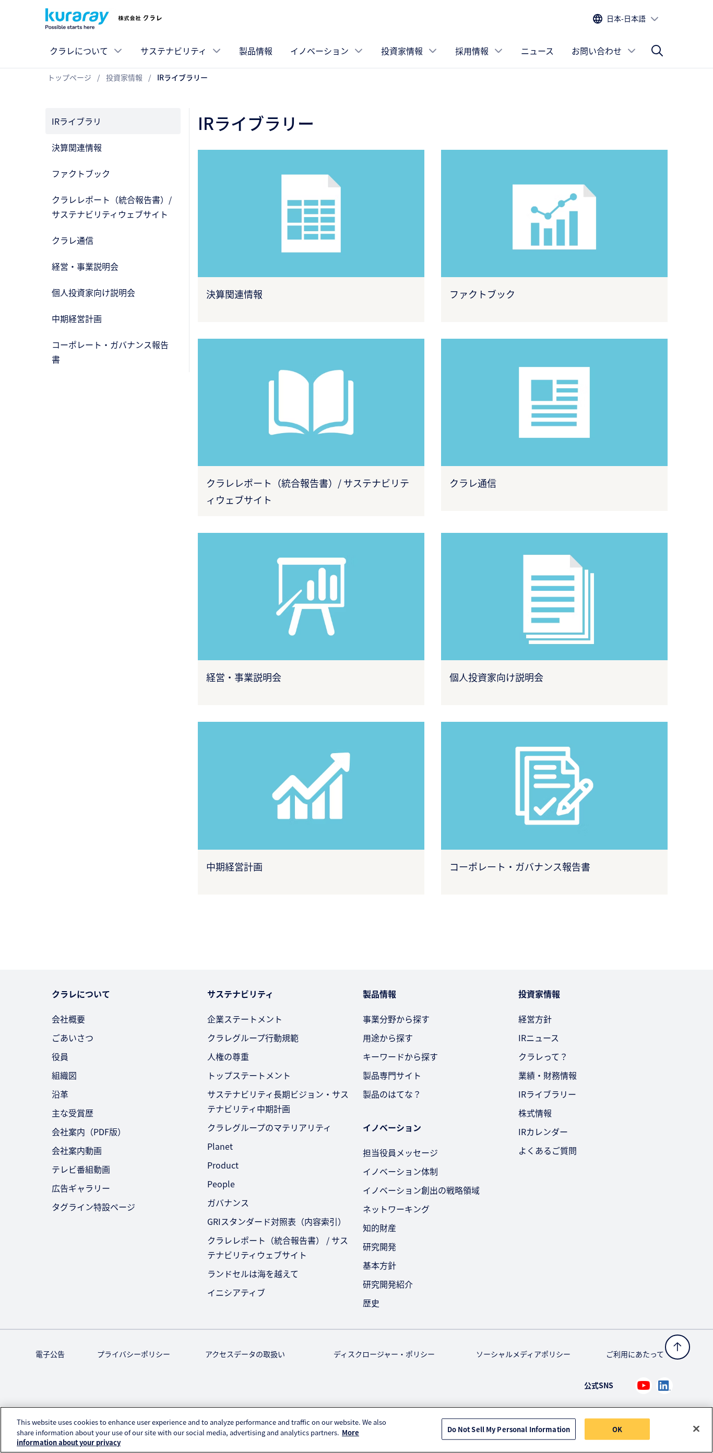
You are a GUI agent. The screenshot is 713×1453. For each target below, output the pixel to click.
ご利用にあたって (635, 1354)
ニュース (537, 50)
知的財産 (379, 1227)
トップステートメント (249, 1075)
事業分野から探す (396, 1019)
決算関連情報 (77, 147)
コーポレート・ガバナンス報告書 (110, 351)
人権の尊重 (228, 1056)
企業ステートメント (244, 1019)
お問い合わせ (597, 50)
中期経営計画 (77, 318)
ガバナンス (228, 1202)
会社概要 (68, 1019)
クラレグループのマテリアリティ (269, 1127)
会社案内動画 (77, 1150)
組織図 (64, 1075)
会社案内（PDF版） (89, 1131)
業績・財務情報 (547, 1075)
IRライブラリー (547, 1094)
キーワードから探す (400, 1056)
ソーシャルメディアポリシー (523, 1354)
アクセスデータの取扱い (245, 1354)
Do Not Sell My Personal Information (509, 1429)
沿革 (60, 1094)
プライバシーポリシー (133, 1354)
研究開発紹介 (388, 1284)
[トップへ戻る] (677, 1347)
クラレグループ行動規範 (253, 1037)
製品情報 (255, 50)
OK (617, 1429)
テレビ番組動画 (81, 1169)
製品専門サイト (392, 1075)
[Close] (696, 1428)
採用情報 (472, 50)
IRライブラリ (76, 121)
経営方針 (535, 1019)
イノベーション (319, 50)
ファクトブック (81, 173)
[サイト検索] (657, 50)
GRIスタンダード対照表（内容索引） (276, 1221)
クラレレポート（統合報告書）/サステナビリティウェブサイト (112, 206)
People (221, 1183)
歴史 (371, 1302)
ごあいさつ (72, 1037)
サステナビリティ (173, 50)
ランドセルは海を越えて (253, 1273)
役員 (60, 1056)
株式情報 (535, 1112)
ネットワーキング (396, 1208)
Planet (220, 1146)
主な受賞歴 (72, 1112)
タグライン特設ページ (93, 1206)
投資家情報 (402, 50)
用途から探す (388, 1037)
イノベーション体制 (400, 1171)
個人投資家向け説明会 (93, 292)
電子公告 (50, 1354)
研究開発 (379, 1246)
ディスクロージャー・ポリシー (384, 1354)
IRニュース (538, 1037)
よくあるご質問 (547, 1150)
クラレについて (79, 50)
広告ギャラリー (81, 1188)
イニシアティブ (236, 1292)
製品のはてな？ (392, 1094)
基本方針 (379, 1265)
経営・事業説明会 (85, 266)
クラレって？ (543, 1056)
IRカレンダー (543, 1131)
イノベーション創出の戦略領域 (421, 1190)
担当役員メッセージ (400, 1152)
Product (223, 1165)
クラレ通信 (72, 240)
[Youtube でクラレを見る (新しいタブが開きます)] (643, 1385)
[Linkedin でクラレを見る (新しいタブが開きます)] (664, 1385)
